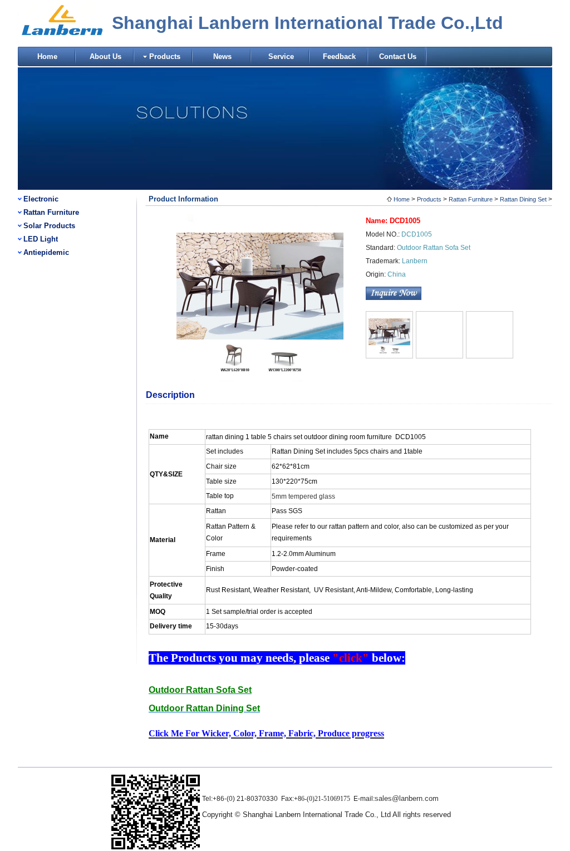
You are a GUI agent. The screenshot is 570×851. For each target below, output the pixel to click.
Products (164, 56)
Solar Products (49, 226)
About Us (105, 56)
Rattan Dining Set (523, 199)
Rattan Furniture (51, 212)
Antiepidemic (46, 252)
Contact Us (397, 56)
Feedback (339, 56)
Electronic (40, 199)
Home (47, 56)
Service (281, 56)
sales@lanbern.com (407, 798)
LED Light (40, 239)
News (222, 56)
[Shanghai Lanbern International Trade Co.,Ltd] (62, 43)
